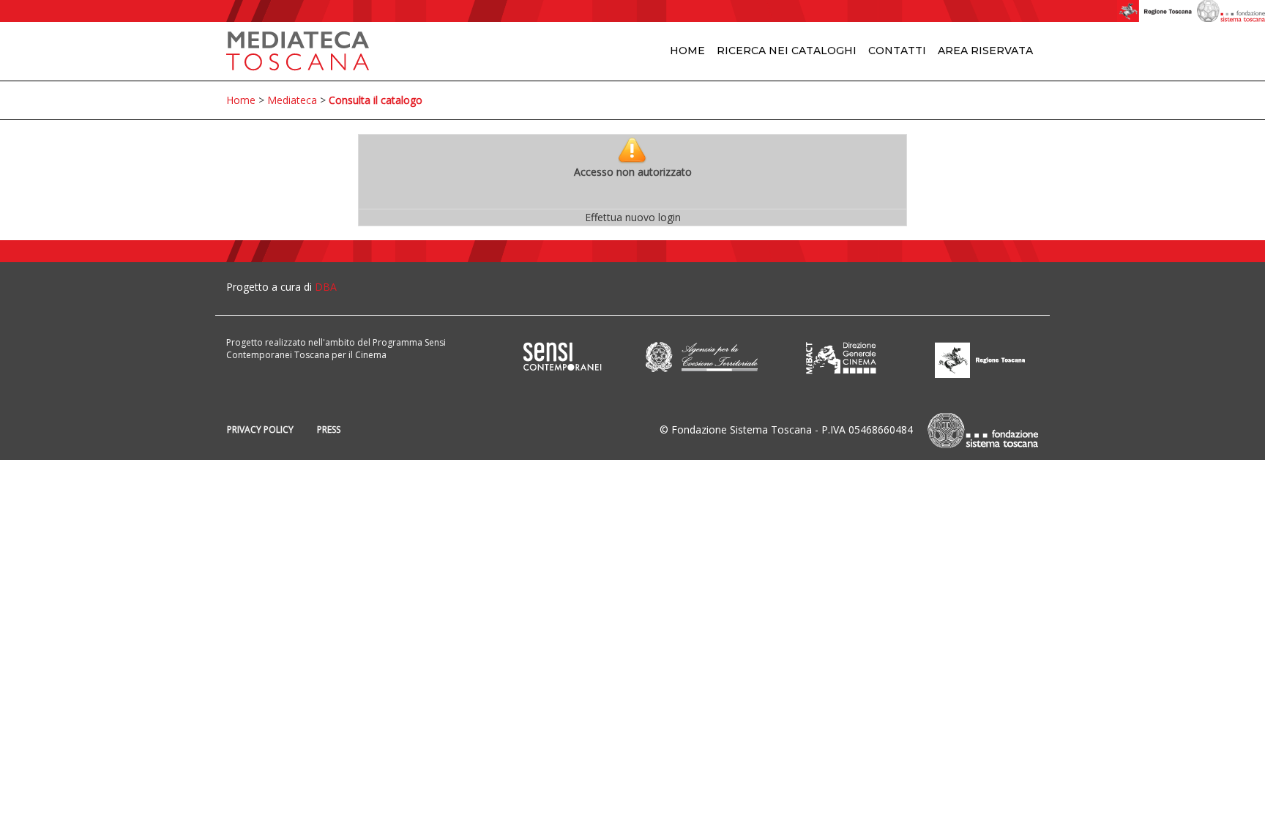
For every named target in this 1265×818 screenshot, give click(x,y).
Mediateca (292, 100)
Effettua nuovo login (633, 217)
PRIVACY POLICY (260, 429)
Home (687, 50)
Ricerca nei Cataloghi (787, 50)
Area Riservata (985, 50)
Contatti (897, 50)
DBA (326, 287)
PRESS (328, 429)
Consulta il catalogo (375, 100)
